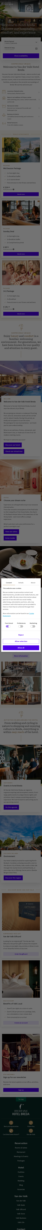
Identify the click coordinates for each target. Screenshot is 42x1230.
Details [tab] (20, 583)
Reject (21, 635)
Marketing (33, 623)
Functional (9, 623)
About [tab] (33, 583)
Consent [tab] (9, 583)
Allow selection (21, 641)
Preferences (21, 623)
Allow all (21, 648)
